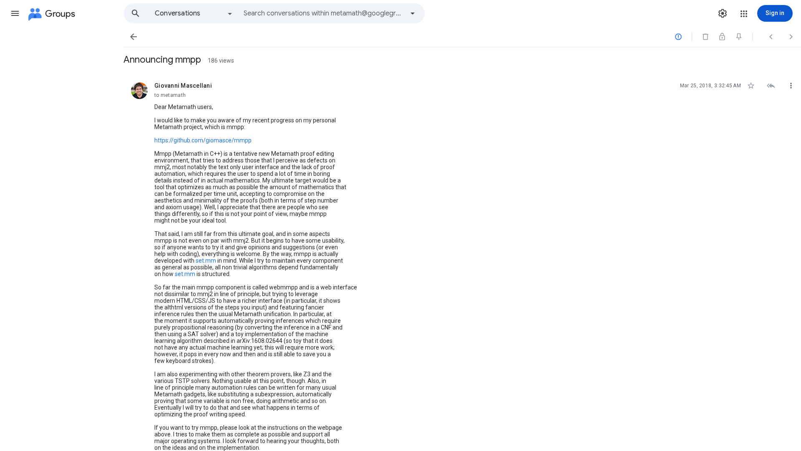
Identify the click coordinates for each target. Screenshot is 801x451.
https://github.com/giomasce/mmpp (203, 140)
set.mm (206, 260)
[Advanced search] (412, 13)
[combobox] (323, 13)
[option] (194, 13)
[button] (15, 13)
